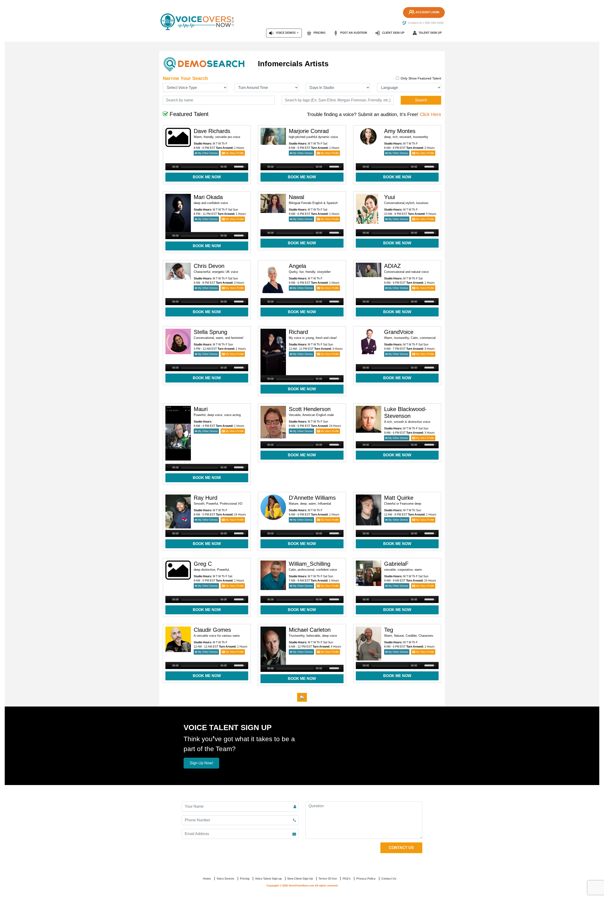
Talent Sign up (430, 32)
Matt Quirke (398, 498)
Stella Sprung (210, 332)
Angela (297, 266)
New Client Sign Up (300, 878)
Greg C (203, 564)
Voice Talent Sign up (268, 878)
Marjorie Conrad (309, 131)
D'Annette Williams (312, 498)
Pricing (319, 32)
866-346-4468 (434, 23)
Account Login (427, 12)
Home (207, 878)
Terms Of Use (328, 878)
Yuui (389, 197)
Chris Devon (209, 266)
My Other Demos (207, 153)
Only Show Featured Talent (421, 78)
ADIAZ (392, 266)
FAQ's (347, 878)
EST (212, 148)
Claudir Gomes (212, 630)
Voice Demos (285, 32)
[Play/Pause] (168, 167)
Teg (388, 630)
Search (421, 100)
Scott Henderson (310, 409)
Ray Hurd (205, 498)
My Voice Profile (234, 153)
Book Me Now (207, 177)
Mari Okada (208, 197)
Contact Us (414, 23)
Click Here (430, 114)
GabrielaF (396, 564)
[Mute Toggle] (231, 167)
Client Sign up (392, 32)
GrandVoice (398, 332)
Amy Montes (399, 131)
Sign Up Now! (201, 763)
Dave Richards (212, 131)
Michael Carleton (310, 630)
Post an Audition (353, 32)
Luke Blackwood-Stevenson (405, 412)
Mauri (201, 409)
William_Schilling (309, 564)
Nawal (296, 197)
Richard (298, 332)
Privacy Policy (366, 878)
